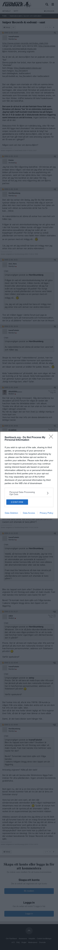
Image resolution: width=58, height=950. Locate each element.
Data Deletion (11, 513)
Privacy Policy (46, 513)
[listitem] (29, 493)
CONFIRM (17, 502)
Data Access (29, 513)
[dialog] (29, 475)
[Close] (52, 438)
